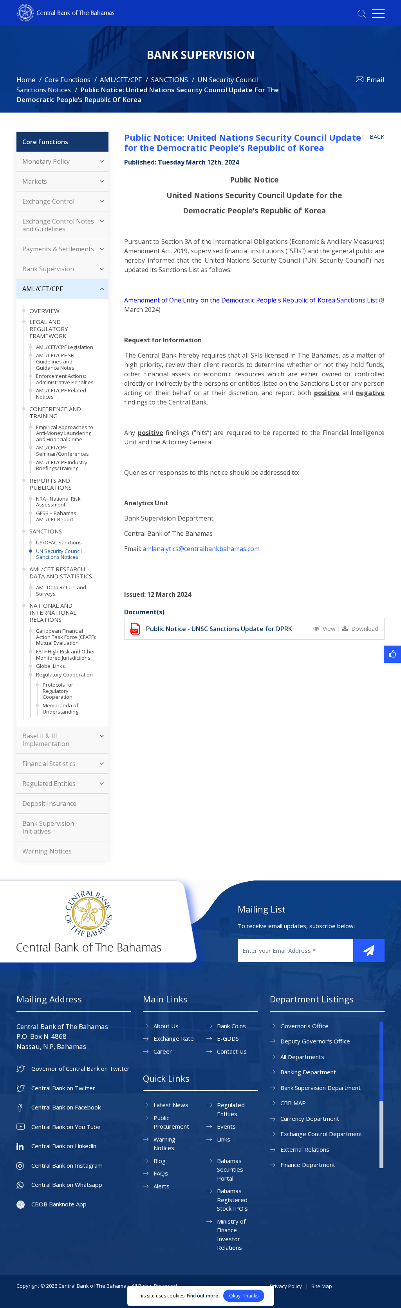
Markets (34, 181)
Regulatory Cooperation (64, 674)
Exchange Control (48, 201)
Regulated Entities (49, 783)
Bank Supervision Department (320, 1087)
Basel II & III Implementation (45, 740)
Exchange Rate (174, 1038)
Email (376, 79)
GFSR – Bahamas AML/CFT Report (56, 516)
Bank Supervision (48, 269)
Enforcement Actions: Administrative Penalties (65, 379)
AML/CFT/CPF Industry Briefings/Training (61, 465)
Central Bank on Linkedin (63, 1146)
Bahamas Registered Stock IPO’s (232, 1199)
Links (223, 1139)
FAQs (161, 1173)
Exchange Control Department (321, 1134)
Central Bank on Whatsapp (66, 1184)
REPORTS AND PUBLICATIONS (50, 483)
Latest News (171, 1105)
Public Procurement (171, 1122)
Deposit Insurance (49, 803)
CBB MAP (293, 1103)
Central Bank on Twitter (63, 1088)
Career (163, 1051)
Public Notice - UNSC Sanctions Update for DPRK (219, 628)
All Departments (302, 1057)
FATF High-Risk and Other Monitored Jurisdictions (65, 654)
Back (376, 136)
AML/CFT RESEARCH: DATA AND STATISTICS (60, 572)
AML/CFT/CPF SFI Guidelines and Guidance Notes (55, 361)
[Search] (362, 13)
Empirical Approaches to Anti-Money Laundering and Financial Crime (64, 433)
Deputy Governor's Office (315, 1041)
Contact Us (232, 1051)
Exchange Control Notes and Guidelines (58, 225)
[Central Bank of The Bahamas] (65, 19)
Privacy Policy (286, 1286)
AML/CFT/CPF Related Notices (61, 393)
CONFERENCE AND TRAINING (55, 412)
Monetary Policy (46, 161)
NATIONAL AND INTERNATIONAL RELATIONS (52, 612)
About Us (166, 1026)
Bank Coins (231, 1026)
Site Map (321, 1286)
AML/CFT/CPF (121, 79)
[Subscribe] (369, 950)
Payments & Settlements (58, 249)
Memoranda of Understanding (60, 708)
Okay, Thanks (243, 1295)
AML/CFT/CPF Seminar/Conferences (62, 450)
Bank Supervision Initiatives (48, 827)
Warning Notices (47, 851)
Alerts (162, 1186)
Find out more (202, 1295)
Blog (160, 1161)
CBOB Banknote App (59, 1204)
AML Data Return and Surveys (61, 590)
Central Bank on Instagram (67, 1165)
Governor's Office (304, 1026)
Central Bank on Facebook (66, 1107)
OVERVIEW (44, 311)
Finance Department (307, 1164)
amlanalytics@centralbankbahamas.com (201, 548)
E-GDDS (228, 1038)
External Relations (304, 1149)
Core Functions (67, 79)
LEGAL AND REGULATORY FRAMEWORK (48, 329)
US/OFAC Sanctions (59, 542)
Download (364, 628)
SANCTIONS (169, 79)
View (329, 628)
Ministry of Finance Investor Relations (231, 1234)
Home (25, 79)
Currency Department (309, 1118)
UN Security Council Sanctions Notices (59, 554)
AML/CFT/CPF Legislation (64, 347)
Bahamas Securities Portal (230, 1169)
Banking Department (308, 1072)
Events (226, 1126)
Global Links (50, 665)
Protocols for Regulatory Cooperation (58, 690)
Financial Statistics (49, 763)
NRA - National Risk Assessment (58, 501)
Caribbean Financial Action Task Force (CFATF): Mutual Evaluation (66, 636)
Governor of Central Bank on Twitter (80, 1068)
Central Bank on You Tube (66, 1127)
